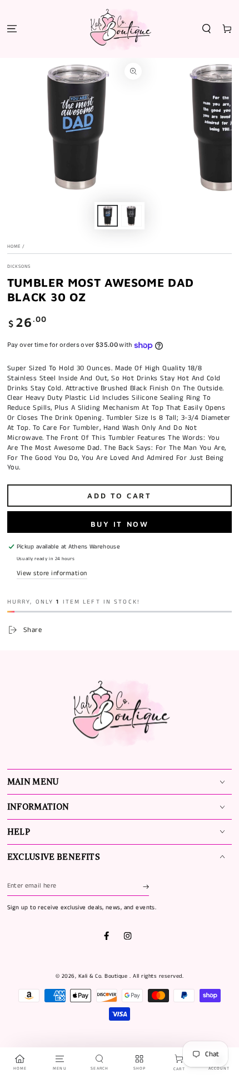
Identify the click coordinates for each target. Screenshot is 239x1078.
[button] (206, 29)
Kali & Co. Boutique (104, 976)
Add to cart (119, 495)
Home (14, 246)
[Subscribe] (146, 886)
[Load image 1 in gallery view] (107, 215)
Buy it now (120, 524)
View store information (52, 573)
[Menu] (12, 29)
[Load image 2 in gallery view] (131, 215)
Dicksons (19, 266)
